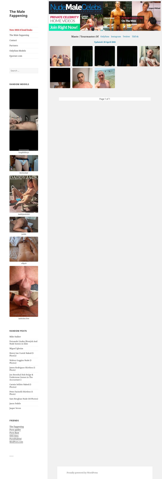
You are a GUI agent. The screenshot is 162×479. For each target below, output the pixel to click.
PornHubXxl (15, 438)
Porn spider (15, 429)
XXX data (13, 435)
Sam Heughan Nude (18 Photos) (23, 398)
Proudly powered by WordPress (82, 472)
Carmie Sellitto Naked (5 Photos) (20, 385)
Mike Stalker (15, 336)
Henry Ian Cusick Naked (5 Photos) (21, 354)
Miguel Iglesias (16, 348)
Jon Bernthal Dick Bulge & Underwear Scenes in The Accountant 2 (21, 377)
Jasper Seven (15, 408)
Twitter (126, 36)
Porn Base (14, 432)
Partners (13, 45)
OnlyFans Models (17, 50)
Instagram (116, 36)
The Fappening (16, 426)
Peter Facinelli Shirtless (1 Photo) (21, 392)
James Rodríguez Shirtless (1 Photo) (22, 368)
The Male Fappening (18, 13)
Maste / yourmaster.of (85, 36)
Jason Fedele (15, 403)
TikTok (135, 36)
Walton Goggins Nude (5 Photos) (20, 361)
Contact (13, 40)
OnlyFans (104, 36)
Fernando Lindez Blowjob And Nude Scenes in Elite (23, 342)
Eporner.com (15, 56)
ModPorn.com (16, 441)
